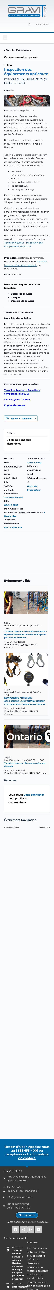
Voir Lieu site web (13, 527)
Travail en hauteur (13, 497)
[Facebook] (15, 1229)
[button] (5, 37)
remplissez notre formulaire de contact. (27, 1156)
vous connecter (34, 794)
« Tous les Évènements (17, 50)
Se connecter (41, 24)
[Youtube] (38, 1229)
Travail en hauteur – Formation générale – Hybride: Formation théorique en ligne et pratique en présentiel (25, 634)
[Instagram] (23, 1229)
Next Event (43, 828)
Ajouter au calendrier (21, 418)
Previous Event (12, 828)
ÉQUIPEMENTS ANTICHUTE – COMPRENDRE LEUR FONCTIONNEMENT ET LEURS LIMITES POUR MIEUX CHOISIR (24, 701)
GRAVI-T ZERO (11, 505)
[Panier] (29, 24)
